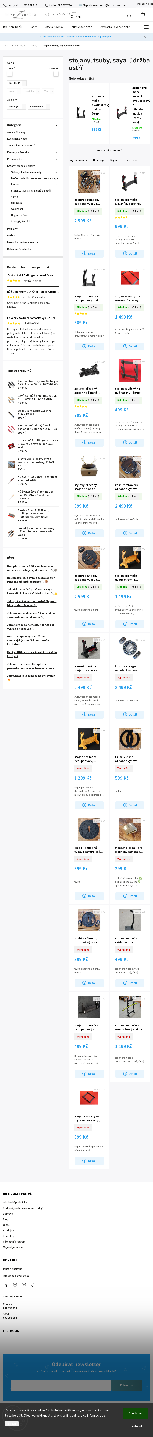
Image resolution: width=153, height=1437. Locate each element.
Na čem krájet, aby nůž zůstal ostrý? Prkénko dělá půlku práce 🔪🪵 (31, 580)
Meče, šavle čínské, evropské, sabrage (34, 178)
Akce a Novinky (16, 132)
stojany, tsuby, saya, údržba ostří (31, 191)
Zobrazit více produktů (109, 150)
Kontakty (8, 1236)
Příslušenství (14, 159)
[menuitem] (14, 27)
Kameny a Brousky (18, 152)
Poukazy (12, 229)
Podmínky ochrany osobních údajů (23, 1208)
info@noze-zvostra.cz (16, 1276)
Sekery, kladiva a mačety (26, 172)
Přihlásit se (126, 1385)
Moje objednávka (13, 1247)
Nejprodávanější (78, 160)
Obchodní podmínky (15, 1203)
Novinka (32, 91)
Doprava (8, 1214)
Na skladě (17, 83)
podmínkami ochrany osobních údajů (95, 1371)
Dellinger (17, 106)
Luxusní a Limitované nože (23, 242)
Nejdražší (115, 160)
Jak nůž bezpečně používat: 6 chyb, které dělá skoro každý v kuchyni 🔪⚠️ (32, 592)
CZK (78, 17)
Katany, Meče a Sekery (21, 166)
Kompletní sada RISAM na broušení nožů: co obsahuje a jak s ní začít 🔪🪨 (32, 568)
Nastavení (12, 1424)
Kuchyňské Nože (17, 139)
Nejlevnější (98, 160)
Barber (11, 236)
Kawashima (39, 106)
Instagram (15, 1285)
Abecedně (132, 160)
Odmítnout (135, 1426)
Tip (48, 91)
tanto (14, 197)
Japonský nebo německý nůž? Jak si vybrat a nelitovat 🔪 (30, 627)
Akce (14, 91)
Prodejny (8, 1231)
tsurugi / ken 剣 (20, 221)
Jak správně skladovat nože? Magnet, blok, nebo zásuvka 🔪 (32, 603)
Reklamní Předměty (19, 249)
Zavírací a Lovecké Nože (21, 146)
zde (102, 1416)
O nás (6, 1225)
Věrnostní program (14, 1242)
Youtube (24, 1285)
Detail (92, 253)
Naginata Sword (20, 215)
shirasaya (16, 203)
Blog (5, 1219)
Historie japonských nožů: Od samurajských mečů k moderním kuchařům (28, 641)
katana (15, 185)
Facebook (6, 1285)
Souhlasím (135, 1413)
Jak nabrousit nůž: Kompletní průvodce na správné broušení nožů (30, 666)
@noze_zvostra (33, 1285)
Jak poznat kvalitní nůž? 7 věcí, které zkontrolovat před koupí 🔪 (31, 615)
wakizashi (17, 209)
